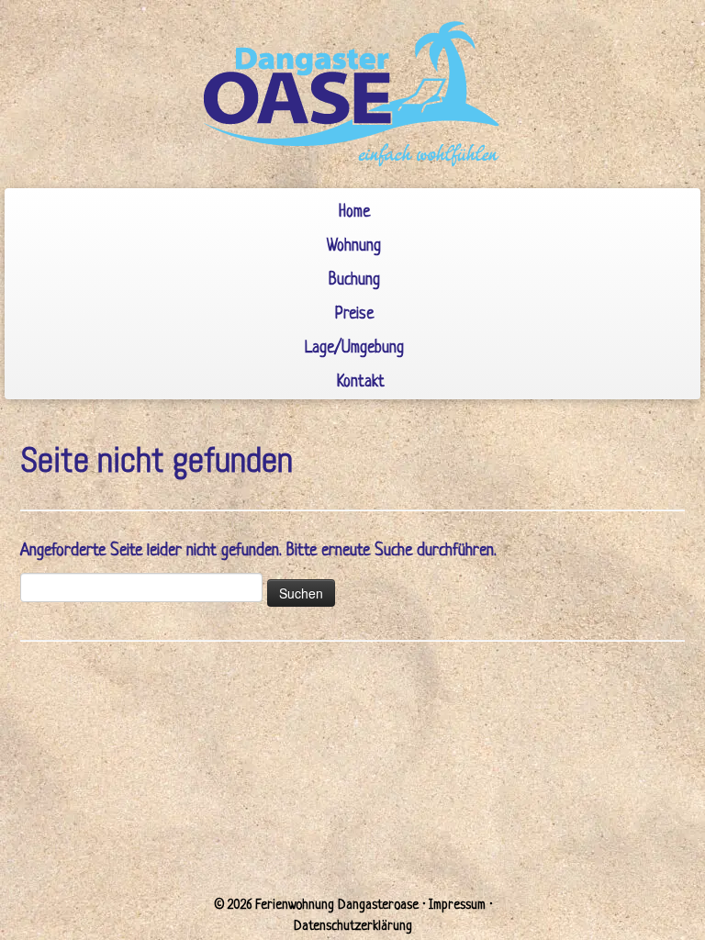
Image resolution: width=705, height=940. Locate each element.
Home (354, 212)
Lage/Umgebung (354, 348)
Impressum (457, 905)
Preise (354, 314)
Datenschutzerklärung (353, 926)
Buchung (354, 280)
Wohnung (354, 246)
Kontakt (361, 382)
